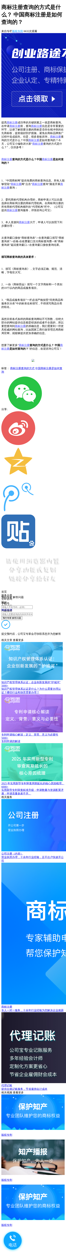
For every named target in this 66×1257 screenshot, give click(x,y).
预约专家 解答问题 (12, 618)
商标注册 (12, 122)
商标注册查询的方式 (22, 368)
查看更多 (18, 640)
